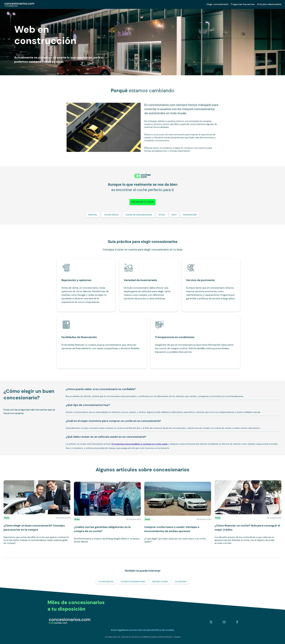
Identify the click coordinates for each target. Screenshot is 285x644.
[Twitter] (224, 622)
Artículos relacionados (269, 4)
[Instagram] (237, 622)
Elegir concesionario (218, 4)
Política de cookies (163, 630)
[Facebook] (211, 622)
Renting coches (160, 581)
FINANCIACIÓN (190, 215)
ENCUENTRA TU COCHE (142, 202)
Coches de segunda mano (133, 581)
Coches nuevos (105, 581)
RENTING (92, 215)
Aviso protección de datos (138, 630)
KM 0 (174, 215)
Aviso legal (117, 630)
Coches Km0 (181, 581)
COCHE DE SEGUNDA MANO (139, 215)
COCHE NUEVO (111, 215)
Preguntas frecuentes (243, 4)
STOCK (162, 215)
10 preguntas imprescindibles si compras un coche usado (139, 444)
